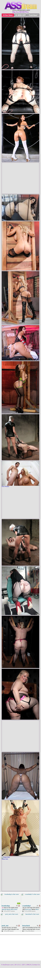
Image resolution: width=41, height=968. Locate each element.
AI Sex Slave (8, 15)
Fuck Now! (33, 15)
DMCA (28, 965)
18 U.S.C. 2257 (20, 965)
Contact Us (36, 965)
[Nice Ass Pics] (20, 6)
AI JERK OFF (20, 15)
